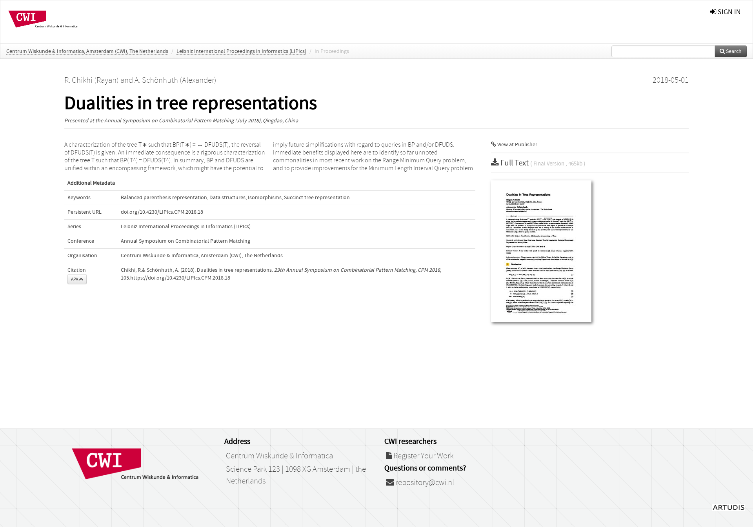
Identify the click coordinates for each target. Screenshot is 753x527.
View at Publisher (516, 145)
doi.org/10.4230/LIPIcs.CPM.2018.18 (162, 212)
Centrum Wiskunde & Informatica (279, 456)
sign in (728, 12)
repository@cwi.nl (424, 482)
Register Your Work (422, 456)
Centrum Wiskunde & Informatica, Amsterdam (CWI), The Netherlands (87, 51)
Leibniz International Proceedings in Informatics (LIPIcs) (241, 51)
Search (733, 51)
